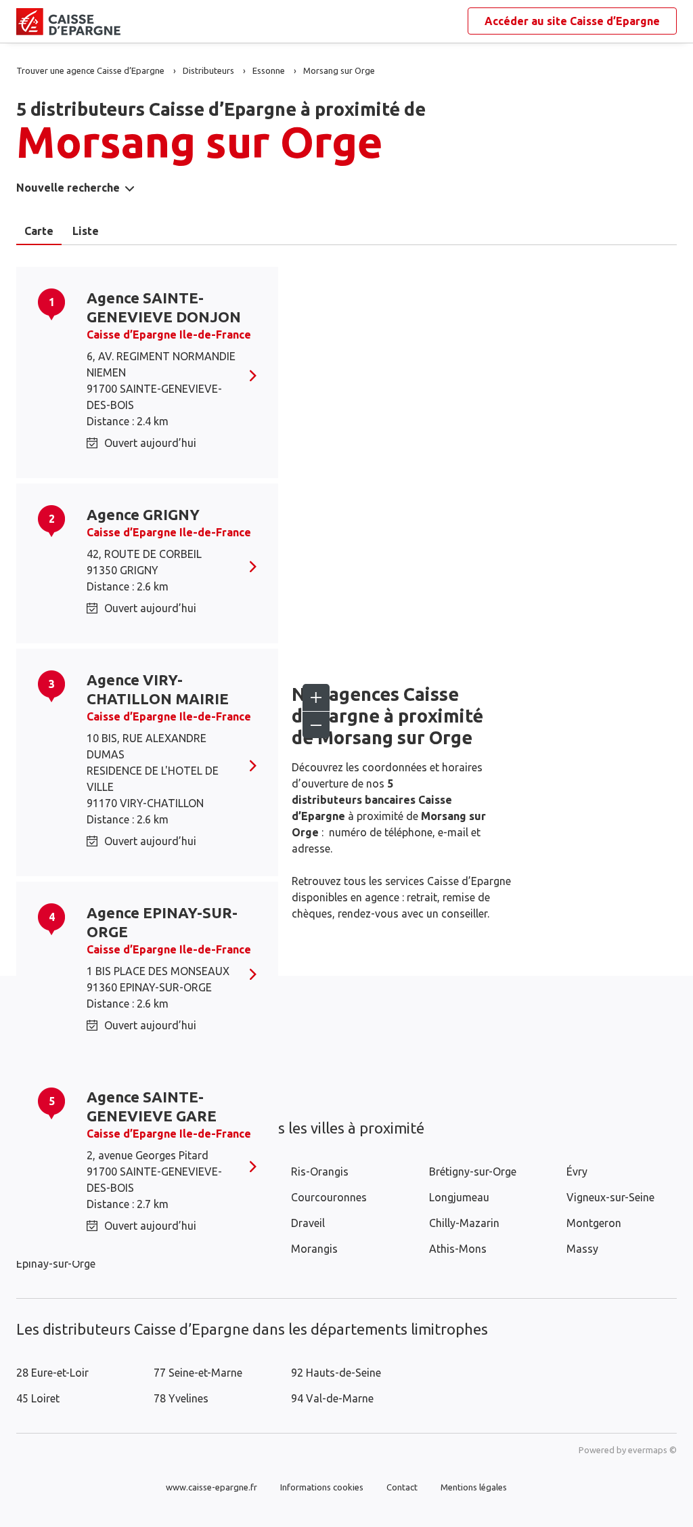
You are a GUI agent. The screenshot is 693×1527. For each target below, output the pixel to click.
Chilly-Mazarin (464, 1223)
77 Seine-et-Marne (198, 1373)
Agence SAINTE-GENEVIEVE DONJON (164, 307)
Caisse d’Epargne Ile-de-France (169, 334)
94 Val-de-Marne (332, 1398)
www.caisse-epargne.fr (211, 1487)
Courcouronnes (329, 1197)
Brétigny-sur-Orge (472, 1171)
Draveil (308, 1223)
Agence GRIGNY (143, 514)
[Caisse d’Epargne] (27, 21)
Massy (582, 1249)
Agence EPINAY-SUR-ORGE (162, 922)
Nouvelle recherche (68, 187)
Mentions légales (474, 1487)
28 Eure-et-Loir (52, 1373)
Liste (85, 231)
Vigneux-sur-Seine (610, 1197)
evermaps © (652, 1450)
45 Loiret (38, 1398)
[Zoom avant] (316, 697)
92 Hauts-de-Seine (336, 1373)
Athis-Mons (458, 1249)
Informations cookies (321, 1487)
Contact (402, 1487)
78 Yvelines (181, 1398)
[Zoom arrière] (316, 724)
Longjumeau (459, 1197)
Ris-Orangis (320, 1171)
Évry (576, 1171)
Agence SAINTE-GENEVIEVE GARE (152, 1106)
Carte (38, 231)
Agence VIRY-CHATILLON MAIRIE (158, 689)
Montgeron (593, 1223)
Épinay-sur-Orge (55, 1263)
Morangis (314, 1249)
